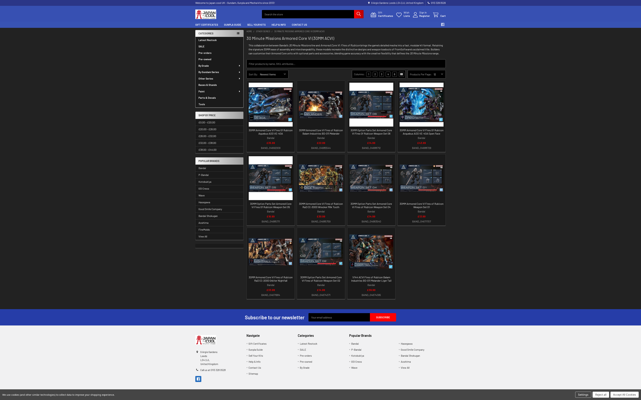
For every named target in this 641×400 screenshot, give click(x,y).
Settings (583, 394)
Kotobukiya (204, 181)
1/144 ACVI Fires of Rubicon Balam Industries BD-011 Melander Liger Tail (371, 279)
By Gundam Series (208, 72)
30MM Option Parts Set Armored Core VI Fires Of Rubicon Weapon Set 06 (371, 132)
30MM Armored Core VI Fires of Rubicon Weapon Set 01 (422, 205)
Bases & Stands (207, 84)
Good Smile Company (210, 209)
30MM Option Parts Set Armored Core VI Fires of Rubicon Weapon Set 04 (371, 205)
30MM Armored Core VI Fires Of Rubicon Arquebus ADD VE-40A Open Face (422, 132)
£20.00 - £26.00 (207, 129)
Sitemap (253, 373)
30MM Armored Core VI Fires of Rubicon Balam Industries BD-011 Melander (321, 132)
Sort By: (253, 74)
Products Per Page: (421, 74)
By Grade (203, 65)
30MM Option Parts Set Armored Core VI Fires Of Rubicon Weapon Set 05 (270, 205)
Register (424, 15)
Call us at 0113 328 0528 (213, 369)
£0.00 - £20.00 (206, 122)
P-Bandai (203, 174)
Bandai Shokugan (208, 215)
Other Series (205, 78)
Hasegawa (204, 202)
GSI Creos (203, 188)
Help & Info (279, 24)
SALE (201, 46)
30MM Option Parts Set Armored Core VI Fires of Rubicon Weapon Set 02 (321, 279)
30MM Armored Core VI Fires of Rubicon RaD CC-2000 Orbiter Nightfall (271, 279)
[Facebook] (443, 25)
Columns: (359, 74)
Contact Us (299, 24)
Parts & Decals (207, 97)
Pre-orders (204, 52)
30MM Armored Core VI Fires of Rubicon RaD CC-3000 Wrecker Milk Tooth (321, 205)
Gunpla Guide (232, 24)
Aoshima (203, 222)
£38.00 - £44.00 (207, 149)
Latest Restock (207, 40)
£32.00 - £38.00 (207, 142)
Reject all (600, 394)
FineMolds (204, 229)
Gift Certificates (206, 24)
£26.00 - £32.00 (207, 136)
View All (202, 236)
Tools (201, 104)
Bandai (202, 168)
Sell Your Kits (256, 24)
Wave (201, 195)
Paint (201, 91)
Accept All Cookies (624, 394)
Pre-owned (204, 59)
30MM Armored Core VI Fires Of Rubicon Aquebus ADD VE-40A (271, 132)
